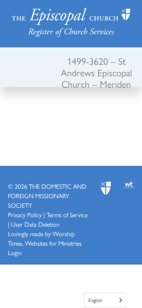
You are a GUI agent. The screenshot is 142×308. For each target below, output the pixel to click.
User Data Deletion (35, 224)
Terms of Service (67, 214)
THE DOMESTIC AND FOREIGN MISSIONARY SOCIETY (47, 196)
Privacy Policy (25, 214)
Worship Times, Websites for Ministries (45, 238)
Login (15, 252)
